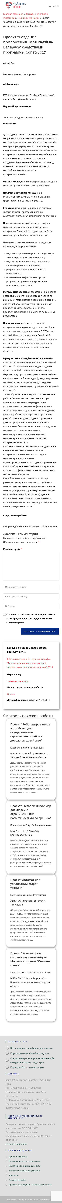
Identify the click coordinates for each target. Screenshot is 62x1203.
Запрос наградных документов (24, 1170)
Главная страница (13, 13)
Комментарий (12, 549)
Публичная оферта (18, 1156)
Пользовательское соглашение (24, 1161)
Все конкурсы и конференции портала (31, 1047)
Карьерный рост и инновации (27, 1067)
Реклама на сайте (17, 1180)
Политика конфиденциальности (24, 1165)
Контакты (13, 1175)
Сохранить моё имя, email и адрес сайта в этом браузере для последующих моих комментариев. (30, 618)
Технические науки (28, 17)
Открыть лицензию (16, 1143)
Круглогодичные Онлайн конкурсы (29, 1053)
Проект (11, 694)
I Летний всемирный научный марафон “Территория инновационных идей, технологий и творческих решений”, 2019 (30, 662)
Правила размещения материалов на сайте (30, 1184)
